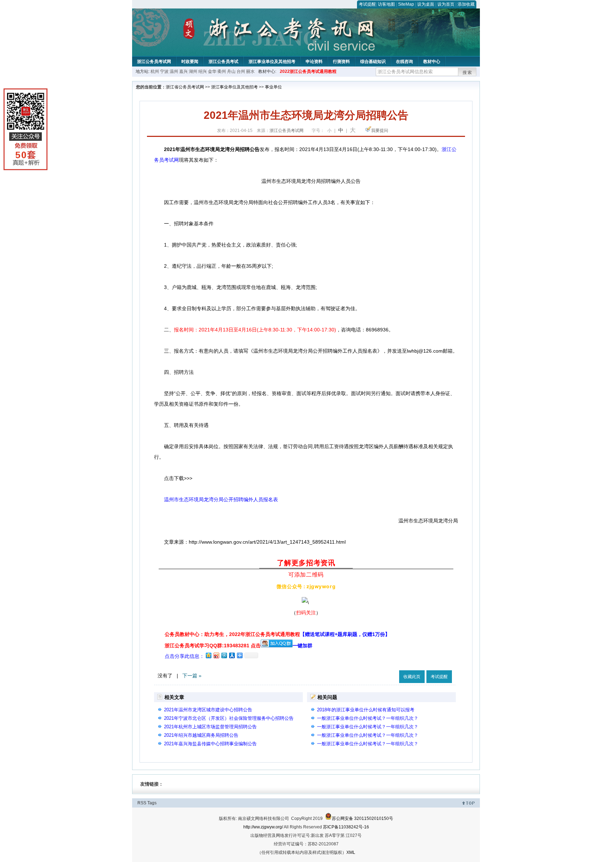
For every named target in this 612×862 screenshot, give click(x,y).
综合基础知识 (373, 61)
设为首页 (445, 4)
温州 (174, 71)
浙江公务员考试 (223, 61)
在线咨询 (404, 61)
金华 (212, 71)
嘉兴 (183, 71)
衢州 (221, 71)
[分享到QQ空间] (208, 655)
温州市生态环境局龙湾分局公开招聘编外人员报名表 (221, 499)
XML (350, 852)
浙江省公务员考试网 (185, 87)
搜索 (467, 72)
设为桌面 (425, 4)
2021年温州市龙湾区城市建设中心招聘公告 (208, 709)
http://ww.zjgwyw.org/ (263, 827)
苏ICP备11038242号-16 (346, 827)
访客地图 (386, 4)
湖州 (193, 71)
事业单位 (273, 87)
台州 (241, 71)
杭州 (155, 71)
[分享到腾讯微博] (224, 655)
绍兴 (202, 71)
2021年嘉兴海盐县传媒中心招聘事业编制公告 (210, 743)
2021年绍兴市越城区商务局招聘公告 (201, 735)
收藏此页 (411, 676)
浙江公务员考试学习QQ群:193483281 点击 (213, 645)
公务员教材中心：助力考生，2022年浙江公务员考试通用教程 (277, 634)
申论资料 (314, 61)
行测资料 (341, 61)
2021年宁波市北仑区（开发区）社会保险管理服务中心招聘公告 (229, 718)
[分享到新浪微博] (216, 655)
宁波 (164, 71)
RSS (141, 802)
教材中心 (431, 61)
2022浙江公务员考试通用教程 (308, 71)
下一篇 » (192, 675)
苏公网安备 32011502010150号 (362, 818)
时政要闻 (189, 61)
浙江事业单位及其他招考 (272, 61)
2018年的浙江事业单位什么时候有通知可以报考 (365, 709)
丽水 (250, 71)
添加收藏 (466, 4)
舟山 (231, 71)
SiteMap (406, 4)
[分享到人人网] (232, 655)
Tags (152, 802)
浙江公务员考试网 (154, 61)
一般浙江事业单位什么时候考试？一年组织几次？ (367, 718)
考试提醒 (367, 4)
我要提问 (379, 130)
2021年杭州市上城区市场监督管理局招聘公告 (210, 726)
